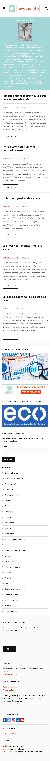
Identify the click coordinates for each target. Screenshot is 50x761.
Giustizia (8, 517)
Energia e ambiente (12, 495)
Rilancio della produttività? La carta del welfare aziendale (25, 97)
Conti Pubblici (10, 484)
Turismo (8, 606)
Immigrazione (10, 523)
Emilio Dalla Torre (10, 752)
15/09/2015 (26, 159)
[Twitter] (9, 720)
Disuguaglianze (10, 489)
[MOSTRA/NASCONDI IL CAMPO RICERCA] (46, 8)
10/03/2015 (26, 257)
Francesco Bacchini (11, 107)
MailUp (5, 746)
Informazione (10, 534)
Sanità (7, 583)
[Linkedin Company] (18, 720)
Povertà (8, 578)
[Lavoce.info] (25, 8)
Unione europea (11, 611)
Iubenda (6, 749)
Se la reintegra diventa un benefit (23, 198)
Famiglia (8, 500)
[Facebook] (5, 720)
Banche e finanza (11, 473)
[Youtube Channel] (22, 720)
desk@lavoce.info (10, 674)
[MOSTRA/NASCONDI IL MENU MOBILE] (4, 8)
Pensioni (8, 572)
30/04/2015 (26, 206)
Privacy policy (8, 690)
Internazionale (10, 545)
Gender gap (9, 511)
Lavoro (7, 556)
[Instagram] (13, 720)
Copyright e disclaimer (12, 687)
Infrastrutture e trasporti (15, 539)
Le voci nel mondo (10, 733)
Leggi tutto (10, 136)
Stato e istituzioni (12, 600)
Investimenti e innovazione (15, 550)
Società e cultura (11, 595)
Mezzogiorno (10, 561)
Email (4, 446)
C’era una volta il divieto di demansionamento (19, 148)
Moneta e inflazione (12, 567)
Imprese (8, 528)
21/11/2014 (26, 308)
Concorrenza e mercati (14, 478)
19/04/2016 (26, 107)
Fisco (7, 506)
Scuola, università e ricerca (15, 589)
